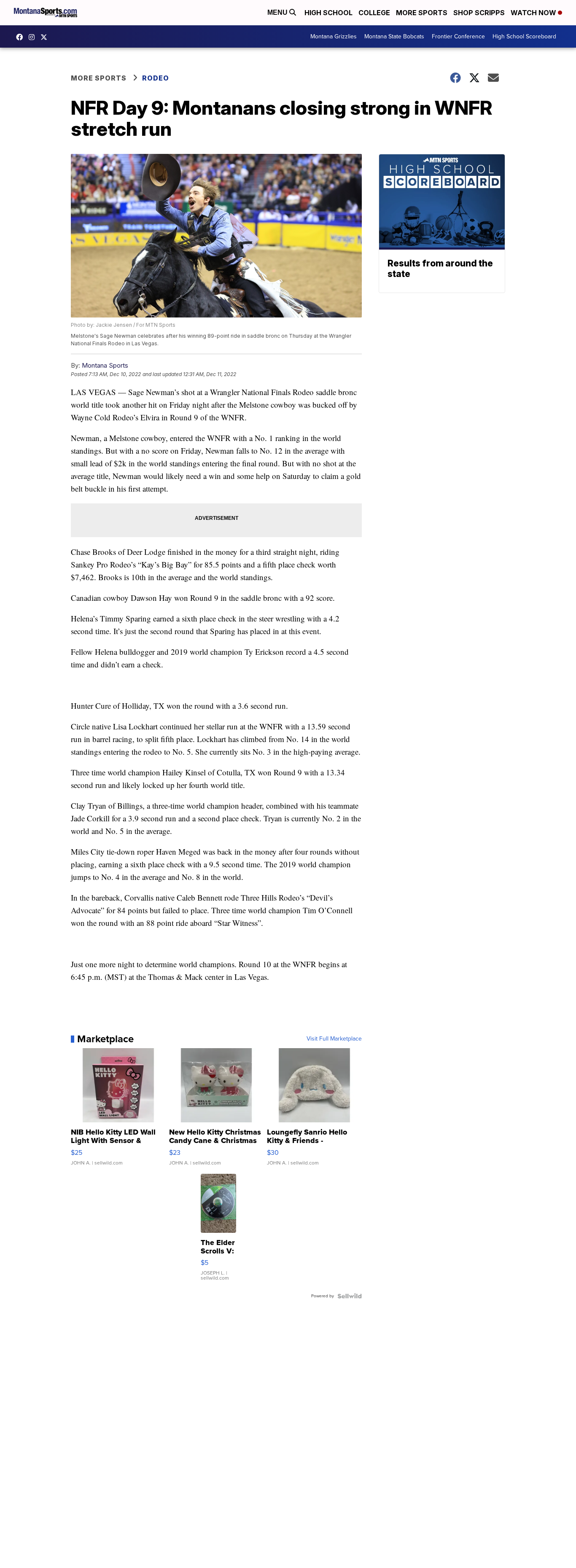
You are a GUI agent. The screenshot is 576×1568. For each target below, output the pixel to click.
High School (328, 12)
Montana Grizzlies (333, 36)
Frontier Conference (458, 36)
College (374, 12)
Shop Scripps (479, 12)
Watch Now (534, 12)
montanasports (21, 37)
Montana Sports (105, 365)
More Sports (421, 12)
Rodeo (155, 78)
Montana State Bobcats (394, 36)
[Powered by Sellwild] (349, 1296)
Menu (278, 12)
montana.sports (34, 37)
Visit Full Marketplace (334, 1039)
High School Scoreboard (524, 36)
